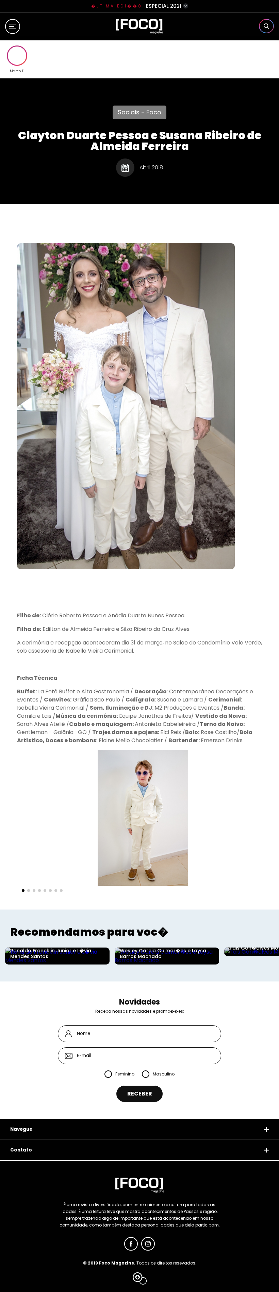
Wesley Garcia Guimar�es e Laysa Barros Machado (163, 953)
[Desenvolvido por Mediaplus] (140, 1278)
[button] (23, 890)
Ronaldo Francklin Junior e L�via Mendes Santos (50, 953)
